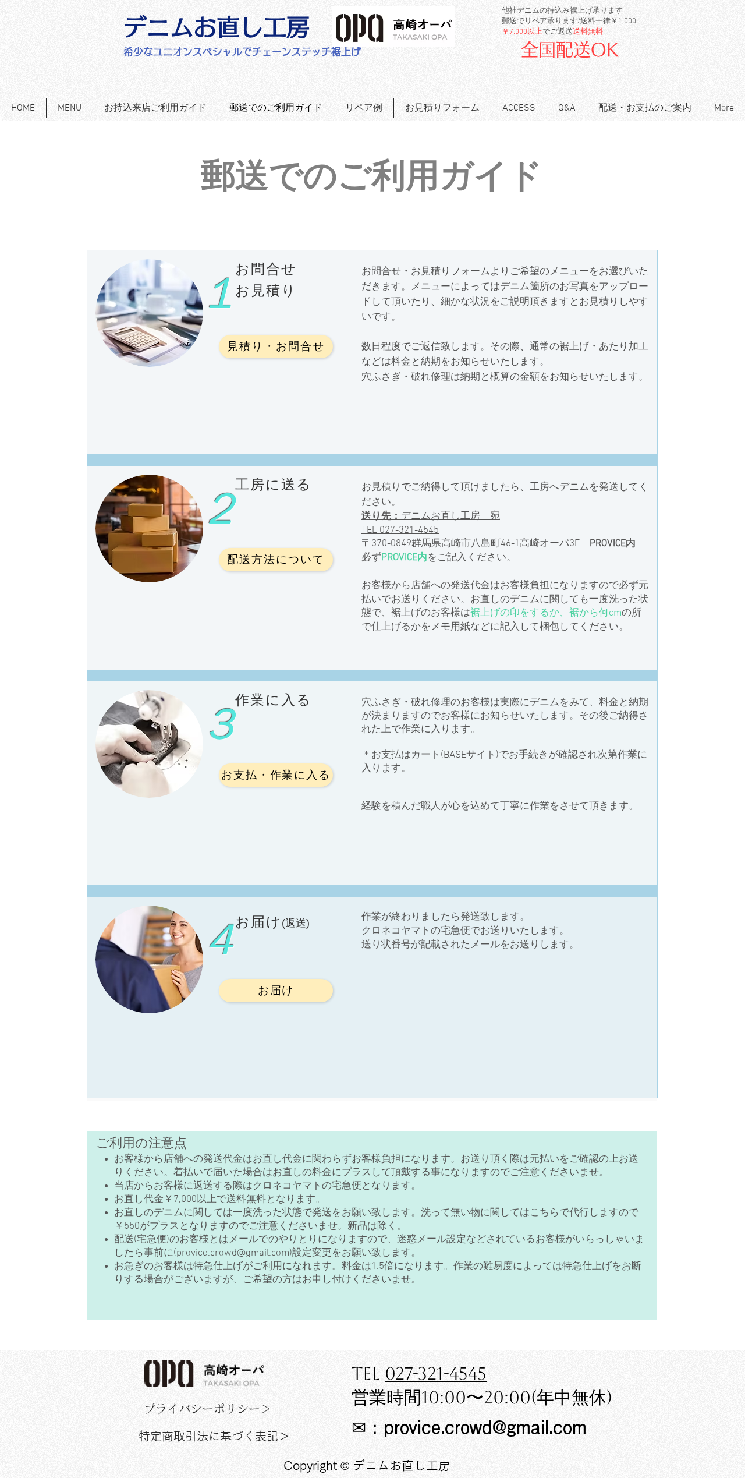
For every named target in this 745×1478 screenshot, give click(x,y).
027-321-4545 (436, 1373)
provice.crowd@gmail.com (232, 1253)
